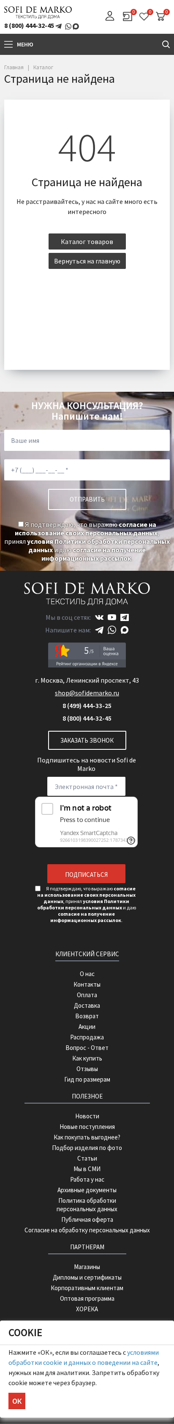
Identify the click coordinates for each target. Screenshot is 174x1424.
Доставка (87, 1005)
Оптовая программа (87, 1298)
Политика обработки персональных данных (87, 1204)
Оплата (87, 995)
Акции (87, 1027)
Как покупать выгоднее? (87, 1137)
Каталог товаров (87, 241)
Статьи (87, 1158)
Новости (87, 1116)
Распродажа (87, 1037)
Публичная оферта (87, 1219)
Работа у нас (87, 1179)
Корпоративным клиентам (87, 1288)
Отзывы (87, 1069)
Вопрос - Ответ (87, 1048)
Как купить (87, 1058)
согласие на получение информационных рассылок (93, 553)
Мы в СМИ (87, 1169)
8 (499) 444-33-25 (87, 705)
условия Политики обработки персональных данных (83, 904)
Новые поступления (87, 1127)
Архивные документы (87, 1190)
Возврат (87, 1016)
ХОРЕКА (87, 1309)
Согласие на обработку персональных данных (87, 1230)
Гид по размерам (87, 1079)
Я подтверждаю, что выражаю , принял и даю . (87, 541)
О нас (87, 974)
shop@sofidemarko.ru (87, 693)
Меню (25, 44)
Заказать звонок (87, 740)
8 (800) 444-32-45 (29, 25)
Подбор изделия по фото (87, 1148)
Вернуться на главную (87, 261)
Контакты (87, 984)
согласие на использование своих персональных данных (86, 528)
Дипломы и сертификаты (87, 1277)
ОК (17, 1401)
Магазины (87, 1267)
